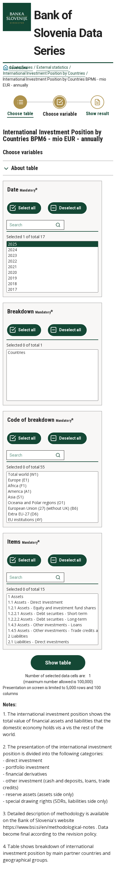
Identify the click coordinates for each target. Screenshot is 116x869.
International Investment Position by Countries (44, 73)
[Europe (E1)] (52, 480)
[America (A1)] (52, 491)
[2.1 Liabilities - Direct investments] (52, 642)
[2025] (52, 244)
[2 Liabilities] (52, 636)
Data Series (22, 67)
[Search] (58, 225)
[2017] (52, 289)
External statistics (52, 67)
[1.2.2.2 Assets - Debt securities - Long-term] (52, 619)
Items (14, 541)
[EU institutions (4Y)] (52, 519)
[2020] (52, 272)
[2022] (52, 261)
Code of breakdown (30, 419)
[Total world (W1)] (52, 474)
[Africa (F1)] (52, 486)
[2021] (52, 267)
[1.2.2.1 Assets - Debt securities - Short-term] (52, 613)
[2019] (52, 278)
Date (12, 189)
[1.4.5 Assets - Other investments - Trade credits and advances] (52, 630)
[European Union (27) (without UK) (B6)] (52, 508)
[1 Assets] (52, 596)
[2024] (52, 250)
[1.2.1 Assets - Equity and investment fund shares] (52, 608)
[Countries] (52, 352)
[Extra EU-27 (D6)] (52, 514)
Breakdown (20, 311)
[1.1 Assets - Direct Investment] (52, 602)
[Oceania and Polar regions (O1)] (52, 503)
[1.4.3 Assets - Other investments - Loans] (52, 625)
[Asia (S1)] (52, 497)
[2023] (52, 255)
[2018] (52, 284)
